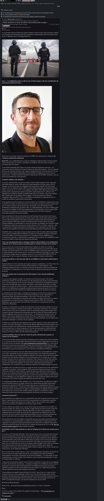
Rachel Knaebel (6, 25)
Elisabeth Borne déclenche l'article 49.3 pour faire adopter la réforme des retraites (24, 16)
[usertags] (51, 24)
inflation (16, 24)
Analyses (9, 3)
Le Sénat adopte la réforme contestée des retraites (17, 14)
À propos (52, 3)
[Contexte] (53, 24)
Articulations (14, 3)
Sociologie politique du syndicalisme (13, 158)
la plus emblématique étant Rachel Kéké (35, 343)
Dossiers (29, 3)
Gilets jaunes (6, 27)
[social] (49, 24)
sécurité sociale (11, 24)
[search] (10, 0)
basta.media (11, 19)
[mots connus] (55, 24)
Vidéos (40, 3)
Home (2, 3)
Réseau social (8, 10)
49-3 (17, 27)
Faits (5, 3)
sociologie (25, 24)
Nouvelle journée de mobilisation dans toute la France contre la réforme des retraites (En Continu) (28, 12)
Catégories (23, 3)
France (4, 28)
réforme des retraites (26, 27)
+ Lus (32, 3)
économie (21, 24)
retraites (20, 27)
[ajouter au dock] (56, 24)
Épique (19, 3)
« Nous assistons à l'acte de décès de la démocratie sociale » (25, 22)
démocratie (5, 24)
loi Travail (11, 27)
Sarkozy (5, 30)
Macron (8, 30)
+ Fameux (36, 3)
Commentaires (46, 3)
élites (14, 27)
